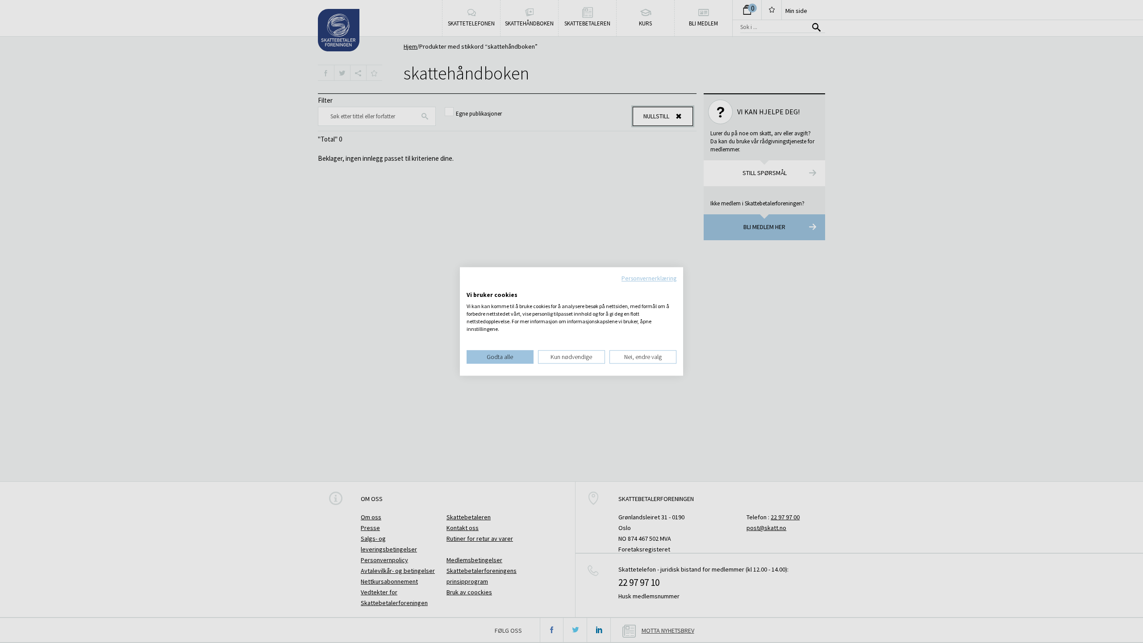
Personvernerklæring (649, 278)
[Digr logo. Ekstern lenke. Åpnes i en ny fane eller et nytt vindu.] (473, 286)
